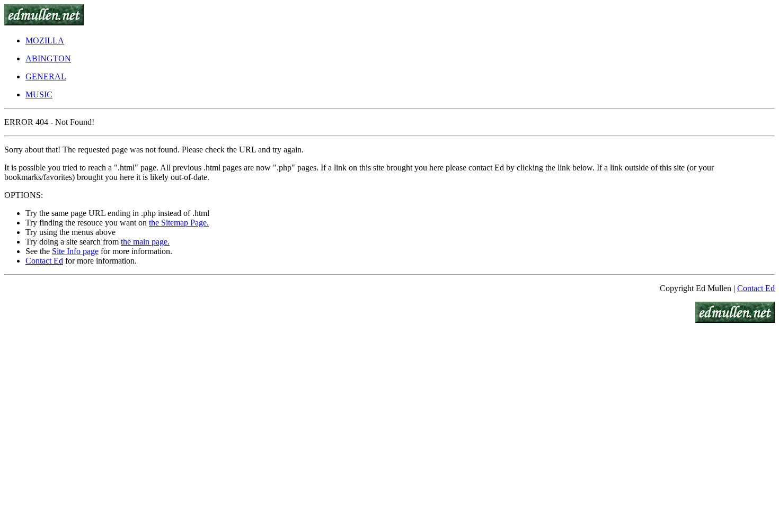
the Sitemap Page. (179, 222)
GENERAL (45, 76)
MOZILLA (44, 40)
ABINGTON (48, 58)
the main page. (145, 241)
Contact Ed (44, 260)
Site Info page (75, 251)
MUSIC (38, 94)
